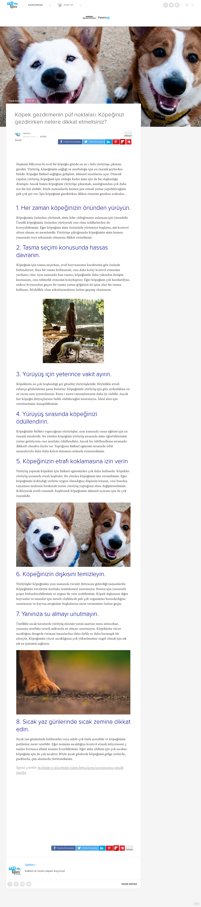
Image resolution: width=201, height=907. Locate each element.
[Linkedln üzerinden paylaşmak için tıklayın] (108, 141)
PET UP (30, 101)
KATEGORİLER (35, 5)
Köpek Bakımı (15, 101)
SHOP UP (68, 5)
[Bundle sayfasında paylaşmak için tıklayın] (129, 142)
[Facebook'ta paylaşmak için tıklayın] (70, 141)
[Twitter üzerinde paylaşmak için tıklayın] (94, 141)
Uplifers (27, 133)
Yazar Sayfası (129, 884)
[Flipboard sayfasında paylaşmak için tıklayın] (122, 142)
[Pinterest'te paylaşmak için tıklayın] (116, 141)
